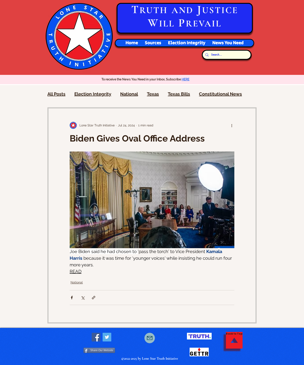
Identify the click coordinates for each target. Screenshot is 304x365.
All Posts (56, 94)
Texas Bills (179, 94)
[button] (186, 43)
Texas (153, 94)
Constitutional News (220, 94)
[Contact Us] (149, 338)
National (129, 94)
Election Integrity (92, 94)
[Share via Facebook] (72, 297)
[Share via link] (93, 297)
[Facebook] (96, 337)
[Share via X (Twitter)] (83, 297)
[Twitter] (107, 337)
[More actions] (231, 125)
